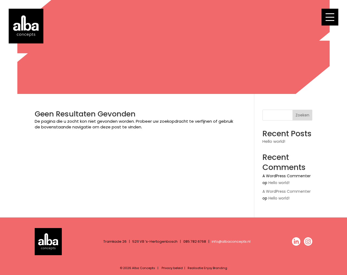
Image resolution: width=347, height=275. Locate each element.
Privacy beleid (172, 268)
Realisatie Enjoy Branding (207, 268)
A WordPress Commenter (286, 191)
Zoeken (302, 115)
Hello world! (273, 141)
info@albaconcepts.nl (231, 241)
